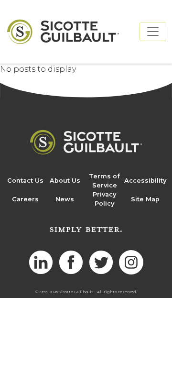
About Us (65, 180)
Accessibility (145, 180)
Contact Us (25, 180)
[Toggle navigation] (153, 31)
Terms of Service (104, 181)
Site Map (145, 199)
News (64, 199)
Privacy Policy (104, 199)
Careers (25, 199)
